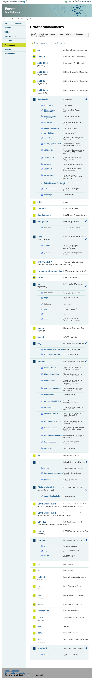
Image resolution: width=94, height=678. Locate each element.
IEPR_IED (42, 522)
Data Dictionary (23, 19)
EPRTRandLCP (44, 262)
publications (43, 611)
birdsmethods (49, 380)
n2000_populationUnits (53, 144)
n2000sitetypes (49, 169)
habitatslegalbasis (51, 414)
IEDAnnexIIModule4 (46, 513)
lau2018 (41, 577)
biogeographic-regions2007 (50, 111)
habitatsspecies (50, 442)
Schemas (8, 41)
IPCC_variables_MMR (52, 354)
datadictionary (44, 215)
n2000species (49, 175)
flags (46, 298)
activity (47, 245)
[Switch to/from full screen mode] (77, 1)
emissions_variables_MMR (53, 350)
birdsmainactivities (51, 374)
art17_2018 (42, 90)
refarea (46, 309)
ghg (39, 343)
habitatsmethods (50, 428)
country (47, 654)
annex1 (47, 468)
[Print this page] (74, 1)
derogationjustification (52, 401)
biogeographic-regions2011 (50, 117)
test (39, 626)
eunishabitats (49, 133)
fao (38, 284)
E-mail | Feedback (12, 671)
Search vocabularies (40, 43)
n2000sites (48, 164)
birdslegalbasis (50, 368)
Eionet (14, 19)
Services (8, 49)
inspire (40, 531)
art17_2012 (42, 81)
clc (45, 546)
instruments (48, 448)
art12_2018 (42, 63)
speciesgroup (49, 195)
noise (40, 604)
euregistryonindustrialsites (49, 271)
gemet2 (40, 337)
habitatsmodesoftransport (53, 435)
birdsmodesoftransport (53, 388)
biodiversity (42, 99)
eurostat (41, 278)
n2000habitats (49, 158)
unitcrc (46, 319)
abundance (48, 105)
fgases (40, 328)
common (41, 209)
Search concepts (59, 43)
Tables (7, 32)
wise (39, 639)
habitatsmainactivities (52, 421)
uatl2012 (47, 555)
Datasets (8, 28)
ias (38, 456)
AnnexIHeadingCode (52, 496)
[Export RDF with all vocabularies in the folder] (86, 99)
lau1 (39, 564)
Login (69, 1)
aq (38, 50)
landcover (42, 540)
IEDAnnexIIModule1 (46, 487)
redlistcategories (50, 189)
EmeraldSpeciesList (51, 128)
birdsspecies (49, 395)
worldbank (42, 648)
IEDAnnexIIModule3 (46, 504)
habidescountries (50, 407)
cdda (39, 202)
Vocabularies (10, 45)
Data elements (10, 36)
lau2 (39, 571)
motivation (48, 138)
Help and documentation (14, 23)
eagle (46, 551)
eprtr (39, 237)
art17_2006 (42, 72)
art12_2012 (42, 57)
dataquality (48, 122)
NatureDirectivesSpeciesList (53, 183)
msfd (39, 595)
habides (41, 362)
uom (39, 633)
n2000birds (48, 150)
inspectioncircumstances (53, 473)
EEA (15, 1)
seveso (40, 617)
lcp (38, 586)
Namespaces (10, 54)
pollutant (47, 479)
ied (38, 462)
